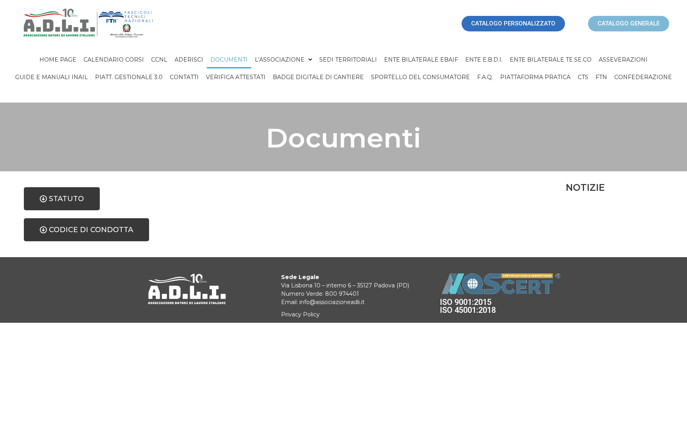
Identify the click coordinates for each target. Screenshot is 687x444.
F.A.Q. (485, 77)
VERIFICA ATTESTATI (236, 77)
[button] (283, 59)
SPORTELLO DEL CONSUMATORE (420, 77)
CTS (583, 77)
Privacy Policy (300, 314)
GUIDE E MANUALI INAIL (51, 77)
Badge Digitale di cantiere (318, 77)
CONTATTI (184, 77)
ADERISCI (189, 59)
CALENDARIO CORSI (113, 59)
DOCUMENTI (229, 59)
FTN (601, 77)
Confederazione (643, 77)
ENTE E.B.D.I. (484, 59)
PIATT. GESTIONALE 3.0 (129, 77)
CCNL (159, 59)
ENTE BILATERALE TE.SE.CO (551, 59)
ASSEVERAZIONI (623, 59)
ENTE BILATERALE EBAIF (421, 59)
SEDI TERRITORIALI (348, 59)
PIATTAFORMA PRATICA (535, 77)
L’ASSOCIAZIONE (280, 59)
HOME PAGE (57, 59)
